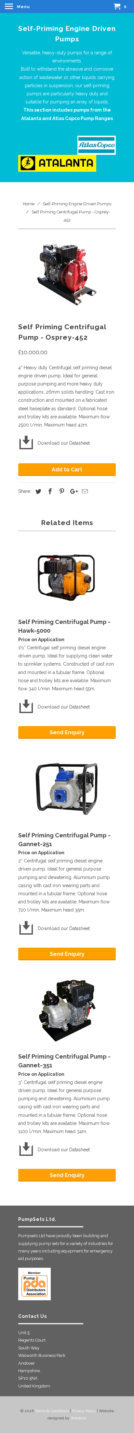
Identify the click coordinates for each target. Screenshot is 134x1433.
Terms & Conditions (52, 1411)
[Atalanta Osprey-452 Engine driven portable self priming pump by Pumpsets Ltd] (67, 277)
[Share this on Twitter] (37, 491)
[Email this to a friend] (84, 491)
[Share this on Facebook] (49, 491)
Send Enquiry (67, 732)
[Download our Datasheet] (54, 699)
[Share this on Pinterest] (61, 491)
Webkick (79, 1418)
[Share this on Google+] (72, 491)
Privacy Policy (84, 1411)
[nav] (18, 6)
